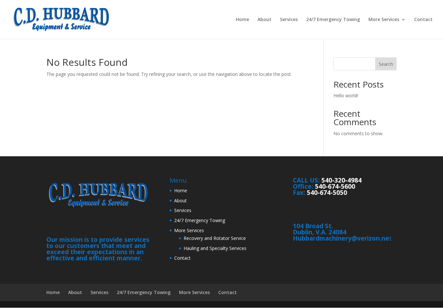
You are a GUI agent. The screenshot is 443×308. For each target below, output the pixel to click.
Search (386, 64)
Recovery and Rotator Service (215, 238)
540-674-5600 (335, 186)
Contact (423, 19)
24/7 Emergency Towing (333, 19)
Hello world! (345, 95)
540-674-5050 (327, 192)
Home (242, 19)
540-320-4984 (341, 180)
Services (289, 19)
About (264, 19)
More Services (383, 19)
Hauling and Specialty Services (215, 248)
